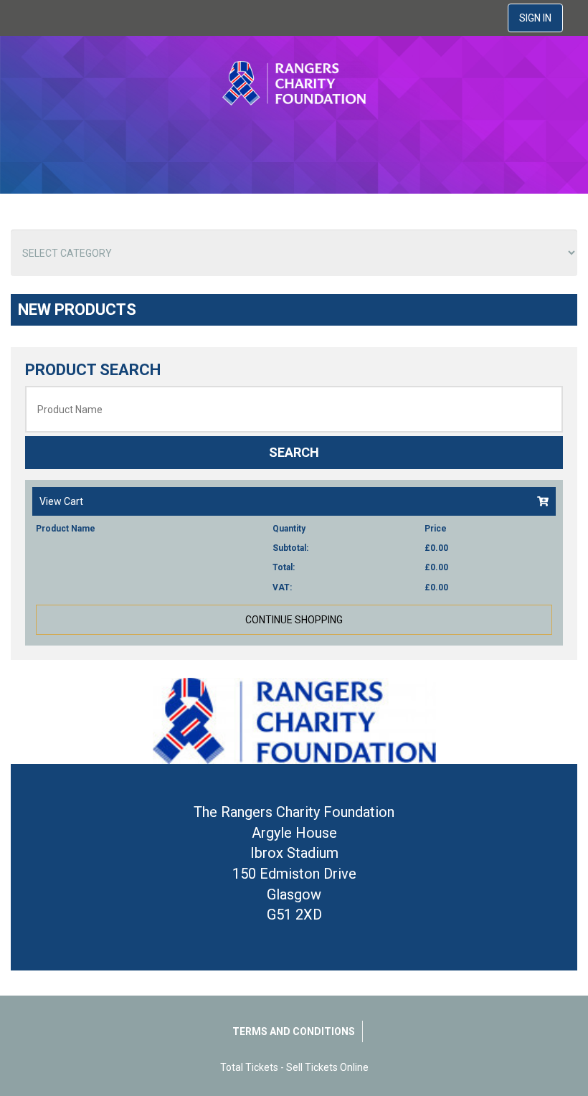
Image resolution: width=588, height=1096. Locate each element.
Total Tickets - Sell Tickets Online (294, 1067)
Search (294, 452)
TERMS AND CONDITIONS (293, 1031)
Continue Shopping (294, 619)
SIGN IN (535, 18)
